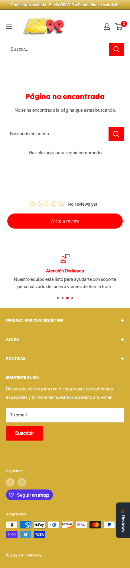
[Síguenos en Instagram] (22, 482)
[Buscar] (116, 49)
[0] (119, 26)
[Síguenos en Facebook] (10, 482)
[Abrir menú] (9, 26)
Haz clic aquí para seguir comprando (65, 153)
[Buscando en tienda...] (116, 134)
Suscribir (24, 433)
